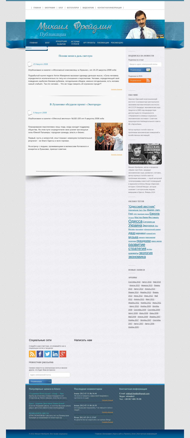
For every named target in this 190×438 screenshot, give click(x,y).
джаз (131, 233)
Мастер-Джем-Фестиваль (147, 217)
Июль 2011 (157, 303)
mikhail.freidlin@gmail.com (138, 393)
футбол (149, 249)
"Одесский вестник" (141, 206)
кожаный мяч (151, 233)
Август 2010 (134, 306)
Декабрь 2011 (133, 303)
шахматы (133, 253)
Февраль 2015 (146, 285)
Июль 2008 (143, 313)
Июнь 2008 (154, 313)
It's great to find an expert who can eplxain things (93, 421)
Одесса (135, 221)
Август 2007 (138, 324)
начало (142, 237)
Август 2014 (138, 289)
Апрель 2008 (143, 317)
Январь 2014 (133, 292)
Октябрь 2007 (145, 320)
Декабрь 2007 (155, 317)
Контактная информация (147, 434)
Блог (134, 434)
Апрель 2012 (139, 299)
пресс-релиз (156, 241)
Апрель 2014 (150, 289)
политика (132, 241)
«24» (135, 214)
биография (139, 229)
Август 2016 (146, 282)
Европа (155, 213)
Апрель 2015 (134, 285)
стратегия (137, 248)
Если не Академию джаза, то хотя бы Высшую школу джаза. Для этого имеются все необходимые (50, 405)
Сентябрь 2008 (154, 310)
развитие (136, 244)
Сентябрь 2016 (134, 282)
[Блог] (47, 42)
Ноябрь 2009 (145, 306)
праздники (144, 240)
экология (146, 253)
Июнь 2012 (148, 296)
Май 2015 (157, 282)
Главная (98, 434)
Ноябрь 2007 (133, 320)
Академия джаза (143, 214)
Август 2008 (133, 313)
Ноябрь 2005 (133, 327)
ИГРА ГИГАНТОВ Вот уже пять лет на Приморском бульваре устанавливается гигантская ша (49, 415)
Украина (135, 225)
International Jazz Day (137, 210)
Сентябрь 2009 (140, 310)
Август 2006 (149, 324)
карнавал (141, 233)
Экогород (148, 225)
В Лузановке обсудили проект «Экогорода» (75, 104)
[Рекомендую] (117, 42)
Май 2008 (132, 317)
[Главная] (33, 42)
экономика (137, 257)
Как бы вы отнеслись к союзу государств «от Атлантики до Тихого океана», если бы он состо (48, 395)
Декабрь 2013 (145, 292)
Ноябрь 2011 (146, 303)
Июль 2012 (138, 296)
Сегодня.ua (149, 222)
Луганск (131, 217)
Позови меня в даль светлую (75, 56)
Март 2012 (150, 299)
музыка (133, 237)
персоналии (150, 237)
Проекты (127, 434)
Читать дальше (116, 89)
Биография (107, 434)
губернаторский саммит (152, 229)
